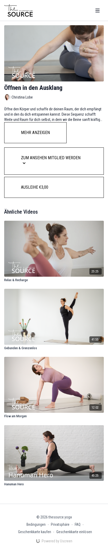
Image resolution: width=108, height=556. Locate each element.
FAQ (77, 524)
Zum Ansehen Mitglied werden (50, 157)
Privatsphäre (60, 524)
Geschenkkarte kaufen (34, 532)
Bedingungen (36, 524)
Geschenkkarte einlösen (74, 532)
